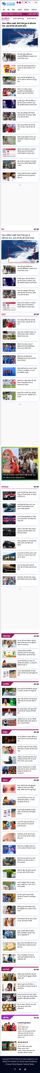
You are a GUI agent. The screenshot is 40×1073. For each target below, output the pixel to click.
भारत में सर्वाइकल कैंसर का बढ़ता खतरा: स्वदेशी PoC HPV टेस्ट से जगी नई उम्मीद (26, 884)
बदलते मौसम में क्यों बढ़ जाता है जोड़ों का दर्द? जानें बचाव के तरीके (27, 920)
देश (8, 10)
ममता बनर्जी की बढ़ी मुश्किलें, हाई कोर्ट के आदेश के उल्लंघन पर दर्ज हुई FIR (26, 79)
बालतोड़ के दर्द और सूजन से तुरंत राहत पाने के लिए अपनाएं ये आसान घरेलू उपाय (26, 836)
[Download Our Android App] (17, 2)
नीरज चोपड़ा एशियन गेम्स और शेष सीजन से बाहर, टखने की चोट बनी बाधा (26, 127)
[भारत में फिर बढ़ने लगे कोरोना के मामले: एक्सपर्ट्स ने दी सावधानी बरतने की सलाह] (9, 825)
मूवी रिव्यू (5, 1017)
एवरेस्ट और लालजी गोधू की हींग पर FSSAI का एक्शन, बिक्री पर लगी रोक (26, 68)
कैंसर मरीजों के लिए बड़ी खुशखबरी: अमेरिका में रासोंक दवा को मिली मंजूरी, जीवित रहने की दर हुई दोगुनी (26, 787)
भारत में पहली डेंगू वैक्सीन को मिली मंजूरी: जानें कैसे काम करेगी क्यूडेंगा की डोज (27, 673)
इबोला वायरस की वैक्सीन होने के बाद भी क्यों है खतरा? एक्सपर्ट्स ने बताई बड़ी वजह (27, 945)
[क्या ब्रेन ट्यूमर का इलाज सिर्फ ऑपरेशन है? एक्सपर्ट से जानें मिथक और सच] (9, 898)
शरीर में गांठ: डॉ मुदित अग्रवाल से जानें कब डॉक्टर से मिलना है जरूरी (26, 847)
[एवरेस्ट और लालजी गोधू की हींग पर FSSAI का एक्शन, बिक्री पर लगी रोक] (9, 69)
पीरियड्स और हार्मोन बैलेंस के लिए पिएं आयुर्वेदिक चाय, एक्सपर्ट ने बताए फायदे (26, 909)
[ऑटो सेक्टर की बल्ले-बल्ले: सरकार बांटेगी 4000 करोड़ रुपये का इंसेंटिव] (9, 580)
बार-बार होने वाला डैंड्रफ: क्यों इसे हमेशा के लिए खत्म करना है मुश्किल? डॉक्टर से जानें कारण (26, 643)
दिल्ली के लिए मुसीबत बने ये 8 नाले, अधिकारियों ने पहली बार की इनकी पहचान (26, 139)
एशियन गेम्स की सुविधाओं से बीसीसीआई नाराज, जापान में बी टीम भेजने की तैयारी (26, 358)
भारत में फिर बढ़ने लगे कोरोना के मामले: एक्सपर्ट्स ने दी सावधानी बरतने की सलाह (25, 824)
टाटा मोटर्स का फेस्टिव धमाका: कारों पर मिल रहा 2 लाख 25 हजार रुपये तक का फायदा (26, 555)
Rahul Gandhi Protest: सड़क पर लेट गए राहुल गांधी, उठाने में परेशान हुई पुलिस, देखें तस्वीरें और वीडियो (27, 996)
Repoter (20, 1064)
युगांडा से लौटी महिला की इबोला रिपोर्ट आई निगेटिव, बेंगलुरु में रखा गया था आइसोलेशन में (26, 933)
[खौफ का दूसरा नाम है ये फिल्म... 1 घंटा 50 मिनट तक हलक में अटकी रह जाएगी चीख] (9, 987)
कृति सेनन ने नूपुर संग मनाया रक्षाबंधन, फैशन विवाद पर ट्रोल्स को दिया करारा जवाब (27, 749)
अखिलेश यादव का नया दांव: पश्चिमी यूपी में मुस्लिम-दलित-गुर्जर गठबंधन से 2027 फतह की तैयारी (27, 721)
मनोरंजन (34, 10)
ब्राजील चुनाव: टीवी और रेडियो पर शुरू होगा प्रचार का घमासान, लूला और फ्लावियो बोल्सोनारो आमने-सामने (27, 103)
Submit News (28, 1064)
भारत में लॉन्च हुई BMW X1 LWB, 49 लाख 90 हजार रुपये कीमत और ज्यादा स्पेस (26, 519)
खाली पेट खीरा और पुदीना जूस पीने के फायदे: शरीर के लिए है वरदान (26, 871)
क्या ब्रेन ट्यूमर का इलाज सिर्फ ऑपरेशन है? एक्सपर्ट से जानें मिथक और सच (26, 896)
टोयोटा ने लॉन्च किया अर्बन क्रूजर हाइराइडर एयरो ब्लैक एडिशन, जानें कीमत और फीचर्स (26, 531)
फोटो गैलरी (6, 969)
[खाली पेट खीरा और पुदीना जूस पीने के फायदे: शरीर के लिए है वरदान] (9, 873)
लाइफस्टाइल (6, 636)
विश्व (13, 10)
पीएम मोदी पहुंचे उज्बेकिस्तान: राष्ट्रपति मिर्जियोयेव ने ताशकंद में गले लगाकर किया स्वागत (27, 56)
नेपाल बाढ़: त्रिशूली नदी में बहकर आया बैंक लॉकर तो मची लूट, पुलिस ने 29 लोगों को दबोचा (26, 115)
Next (36, 467)
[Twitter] (29, 2)
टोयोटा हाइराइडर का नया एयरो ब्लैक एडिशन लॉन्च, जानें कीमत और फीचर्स (26, 543)
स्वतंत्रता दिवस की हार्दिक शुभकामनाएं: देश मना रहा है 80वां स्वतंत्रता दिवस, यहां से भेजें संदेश (26, 653)
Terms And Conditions (28, 1061)
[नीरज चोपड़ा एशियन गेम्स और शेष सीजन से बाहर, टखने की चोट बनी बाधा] (9, 128)
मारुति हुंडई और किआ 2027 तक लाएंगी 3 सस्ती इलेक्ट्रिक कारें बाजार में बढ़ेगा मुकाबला (26, 506)
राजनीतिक (6, 684)
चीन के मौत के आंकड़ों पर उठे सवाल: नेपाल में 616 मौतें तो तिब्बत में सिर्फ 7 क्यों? (27, 163)
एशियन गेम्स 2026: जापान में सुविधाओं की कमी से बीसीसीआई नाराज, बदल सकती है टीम (25, 346)
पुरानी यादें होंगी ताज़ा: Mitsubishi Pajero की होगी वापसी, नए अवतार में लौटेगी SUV (26, 494)
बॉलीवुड (5, 732)
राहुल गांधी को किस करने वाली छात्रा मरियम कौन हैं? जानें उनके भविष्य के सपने (27, 701)
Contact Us (14, 1061)
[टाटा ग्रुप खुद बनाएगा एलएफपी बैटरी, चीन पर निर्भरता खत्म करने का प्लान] (9, 568)
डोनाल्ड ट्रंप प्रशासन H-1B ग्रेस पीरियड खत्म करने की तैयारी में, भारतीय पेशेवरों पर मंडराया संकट (26, 151)
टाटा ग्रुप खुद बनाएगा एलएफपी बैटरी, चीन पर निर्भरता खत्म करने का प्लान (26, 567)
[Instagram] (32, 2)
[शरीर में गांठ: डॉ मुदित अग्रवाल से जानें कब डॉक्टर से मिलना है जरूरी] (9, 849)
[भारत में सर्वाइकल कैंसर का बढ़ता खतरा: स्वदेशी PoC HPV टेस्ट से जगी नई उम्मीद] (9, 885)
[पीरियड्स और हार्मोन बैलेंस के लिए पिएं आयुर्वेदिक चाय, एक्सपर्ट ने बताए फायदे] (9, 910)
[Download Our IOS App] (20, 2)
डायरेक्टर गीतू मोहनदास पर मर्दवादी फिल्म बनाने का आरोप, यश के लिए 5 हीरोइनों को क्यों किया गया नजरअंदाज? (26, 770)
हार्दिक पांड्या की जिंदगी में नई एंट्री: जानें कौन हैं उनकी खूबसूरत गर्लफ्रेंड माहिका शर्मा (27, 976)
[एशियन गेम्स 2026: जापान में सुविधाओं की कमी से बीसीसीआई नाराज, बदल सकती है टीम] (9, 347)
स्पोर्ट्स (20, 10)
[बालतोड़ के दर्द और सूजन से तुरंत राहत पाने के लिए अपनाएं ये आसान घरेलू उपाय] (9, 837)
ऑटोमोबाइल (4, 487)
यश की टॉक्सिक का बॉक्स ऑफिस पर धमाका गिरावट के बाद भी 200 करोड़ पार (27, 739)
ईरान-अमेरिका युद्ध (18, 19)
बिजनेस (26, 10)
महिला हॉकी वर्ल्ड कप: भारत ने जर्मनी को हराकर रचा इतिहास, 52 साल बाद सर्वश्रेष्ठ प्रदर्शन (27, 370)
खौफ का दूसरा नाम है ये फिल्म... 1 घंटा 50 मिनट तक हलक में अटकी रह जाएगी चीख (27, 986)
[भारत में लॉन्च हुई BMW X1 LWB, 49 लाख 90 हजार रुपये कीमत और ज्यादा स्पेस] (9, 520)
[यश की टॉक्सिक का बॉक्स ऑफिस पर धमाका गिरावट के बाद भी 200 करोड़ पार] (9, 739)
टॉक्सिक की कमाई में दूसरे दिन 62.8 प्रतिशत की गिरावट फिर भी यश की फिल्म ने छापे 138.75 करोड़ (27, 759)
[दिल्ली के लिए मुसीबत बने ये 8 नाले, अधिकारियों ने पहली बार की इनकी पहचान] (9, 140)
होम (4, 10)
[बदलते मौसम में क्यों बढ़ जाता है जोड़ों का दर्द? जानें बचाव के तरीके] (9, 922)
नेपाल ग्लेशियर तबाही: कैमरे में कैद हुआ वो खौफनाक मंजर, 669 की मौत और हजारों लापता (19, 24)
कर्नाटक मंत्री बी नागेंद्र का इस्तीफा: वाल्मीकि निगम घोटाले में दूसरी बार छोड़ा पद (27, 175)
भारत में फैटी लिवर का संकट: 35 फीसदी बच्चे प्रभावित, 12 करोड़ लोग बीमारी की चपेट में (27, 663)
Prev (4, 467)
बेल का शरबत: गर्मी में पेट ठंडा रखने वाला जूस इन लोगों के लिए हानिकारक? (26, 1006)
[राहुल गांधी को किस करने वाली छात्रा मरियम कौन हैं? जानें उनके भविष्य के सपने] (9, 702)
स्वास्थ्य (5, 780)
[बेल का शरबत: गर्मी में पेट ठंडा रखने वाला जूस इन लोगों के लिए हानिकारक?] (9, 1007)
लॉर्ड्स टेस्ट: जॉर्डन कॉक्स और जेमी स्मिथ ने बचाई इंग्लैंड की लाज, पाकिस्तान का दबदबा (26, 382)
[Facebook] (22, 2)
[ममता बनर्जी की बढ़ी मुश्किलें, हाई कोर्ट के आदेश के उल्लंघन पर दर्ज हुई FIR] (9, 80)
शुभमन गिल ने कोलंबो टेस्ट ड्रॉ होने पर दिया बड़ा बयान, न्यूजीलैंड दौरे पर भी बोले (26, 395)
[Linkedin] (36, 2)
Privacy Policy (11, 1064)
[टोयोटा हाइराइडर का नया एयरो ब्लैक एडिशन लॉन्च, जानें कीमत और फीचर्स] (9, 544)
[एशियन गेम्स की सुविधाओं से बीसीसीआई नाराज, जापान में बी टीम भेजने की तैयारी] (9, 359)
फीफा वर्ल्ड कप (31, 19)
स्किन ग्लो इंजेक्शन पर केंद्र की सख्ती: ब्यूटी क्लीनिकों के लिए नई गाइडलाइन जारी (26, 957)
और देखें (36, 229)
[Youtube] (26, 2)
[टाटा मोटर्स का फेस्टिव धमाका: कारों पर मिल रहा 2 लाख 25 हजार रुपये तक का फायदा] (9, 556)
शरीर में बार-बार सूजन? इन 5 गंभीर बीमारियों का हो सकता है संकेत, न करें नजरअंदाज (26, 860)
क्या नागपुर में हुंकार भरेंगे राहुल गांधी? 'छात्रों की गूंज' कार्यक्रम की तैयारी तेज (27, 711)
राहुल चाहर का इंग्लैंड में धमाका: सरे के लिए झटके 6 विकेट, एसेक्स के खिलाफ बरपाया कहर (26, 334)
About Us (6, 1061)
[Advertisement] (20, 206)
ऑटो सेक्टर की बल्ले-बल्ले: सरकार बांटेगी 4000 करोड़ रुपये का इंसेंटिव (26, 578)
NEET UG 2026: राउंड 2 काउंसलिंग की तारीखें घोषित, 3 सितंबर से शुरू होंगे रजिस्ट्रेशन (25, 91)
